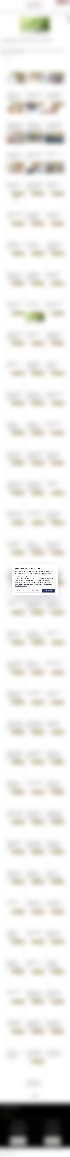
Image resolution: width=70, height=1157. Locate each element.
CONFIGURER (21, 590)
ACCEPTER (49, 590)
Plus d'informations (21, 586)
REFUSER (35, 590)
